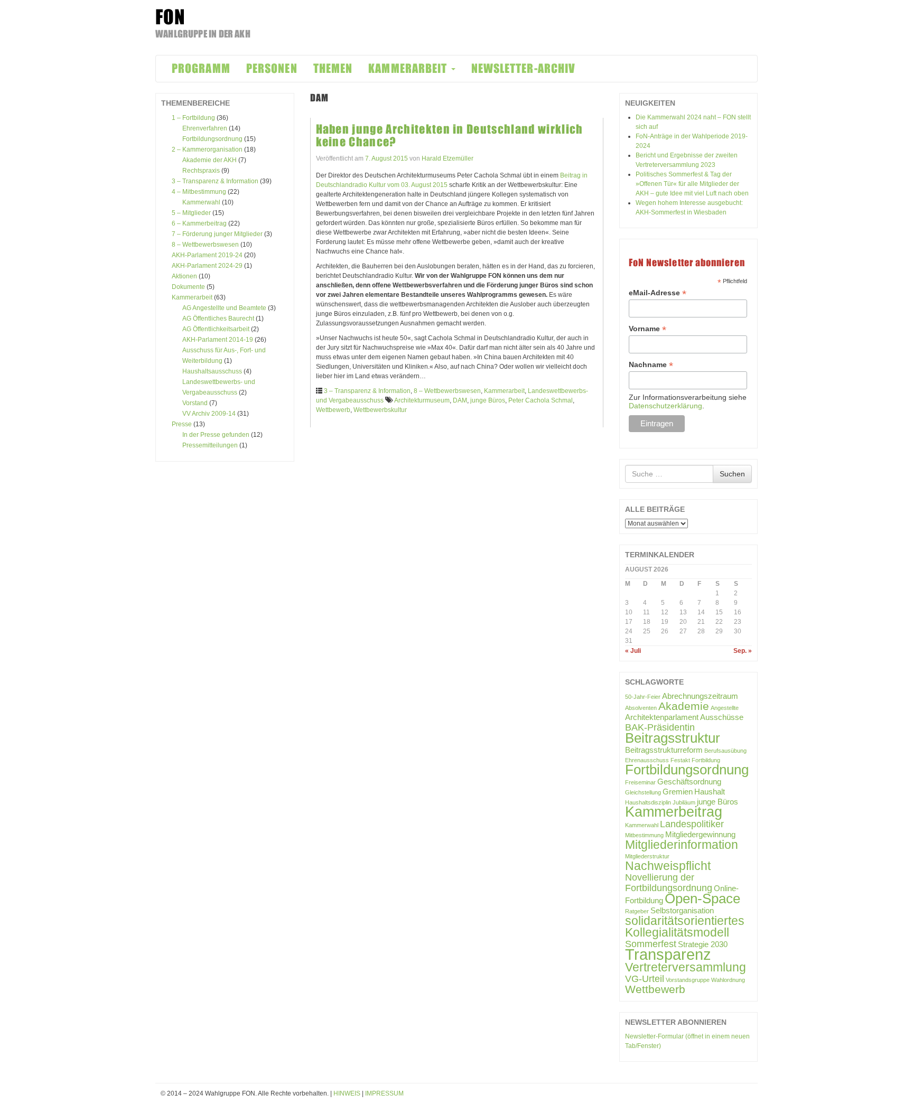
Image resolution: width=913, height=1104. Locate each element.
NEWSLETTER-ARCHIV (523, 68)
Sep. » (742, 650)
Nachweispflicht (668, 866)
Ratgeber (637, 911)
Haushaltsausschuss (212, 371)
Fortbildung (706, 760)
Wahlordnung (728, 980)
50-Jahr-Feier (642, 697)
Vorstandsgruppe (688, 980)
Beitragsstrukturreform (664, 749)
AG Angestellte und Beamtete (224, 308)
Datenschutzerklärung (665, 405)
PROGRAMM (201, 68)
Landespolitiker (692, 823)
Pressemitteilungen (210, 445)
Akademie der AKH (209, 160)
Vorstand (195, 403)
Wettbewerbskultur (380, 410)
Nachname (651, 365)
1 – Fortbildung (193, 117)
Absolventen (641, 708)
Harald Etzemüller (447, 158)
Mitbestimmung (644, 835)
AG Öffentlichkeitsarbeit (215, 329)
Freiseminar (640, 782)
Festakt (680, 760)
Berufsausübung (725, 750)
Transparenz (668, 954)
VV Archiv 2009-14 (209, 413)
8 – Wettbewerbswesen (205, 244)
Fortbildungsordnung (212, 139)
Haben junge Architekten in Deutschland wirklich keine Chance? (449, 135)
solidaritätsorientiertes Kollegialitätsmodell (684, 926)
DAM (460, 400)
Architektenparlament (661, 717)
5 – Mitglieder (191, 213)
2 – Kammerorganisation (207, 149)
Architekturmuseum (422, 400)
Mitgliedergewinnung (700, 834)
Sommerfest (650, 943)
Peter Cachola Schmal (540, 400)
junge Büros (487, 400)
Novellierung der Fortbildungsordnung (668, 882)
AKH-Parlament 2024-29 (207, 265)
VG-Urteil (644, 978)
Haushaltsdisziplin (648, 802)
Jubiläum (684, 802)
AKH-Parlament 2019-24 (207, 255)
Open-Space (702, 898)
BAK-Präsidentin (660, 727)
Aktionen (184, 276)
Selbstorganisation (682, 910)
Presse (182, 424)
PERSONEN (271, 68)
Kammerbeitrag (673, 812)
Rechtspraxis (201, 170)
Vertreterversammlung (685, 967)
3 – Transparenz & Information (215, 181)
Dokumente (188, 287)
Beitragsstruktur (672, 738)
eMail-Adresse (657, 293)
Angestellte (725, 708)
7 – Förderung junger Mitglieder (217, 234)
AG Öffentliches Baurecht (218, 318)
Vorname (647, 329)
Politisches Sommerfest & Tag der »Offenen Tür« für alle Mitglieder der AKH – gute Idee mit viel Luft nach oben (692, 184)
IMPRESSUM (384, 1093)
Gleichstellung (643, 792)
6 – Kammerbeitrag (199, 223)
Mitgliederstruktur (647, 856)
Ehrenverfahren (204, 128)
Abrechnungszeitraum (700, 695)
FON (170, 17)
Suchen (732, 474)
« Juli (633, 650)
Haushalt (709, 791)
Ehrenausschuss (647, 760)
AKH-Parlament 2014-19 (217, 339)
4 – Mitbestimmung (199, 191)
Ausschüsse (721, 717)
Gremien (678, 791)
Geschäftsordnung (689, 781)
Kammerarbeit (192, 297)
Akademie (683, 706)
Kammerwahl (201, 202)
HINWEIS (346, 1093)
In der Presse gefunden (215, 434)
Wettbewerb (333, 410)
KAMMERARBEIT (409, 68)
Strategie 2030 (703, 944)
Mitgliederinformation (681, 845)
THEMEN (333, 68)
